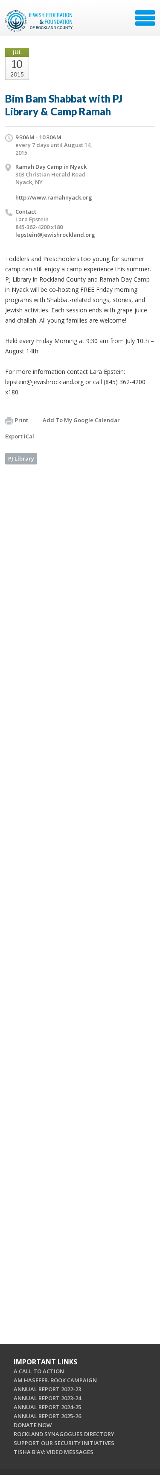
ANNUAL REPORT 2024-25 (47, 1407)
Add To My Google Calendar (81, 420)
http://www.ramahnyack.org (53, 197)
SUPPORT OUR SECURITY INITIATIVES (64, 1443)
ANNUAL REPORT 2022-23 (47, 1389)
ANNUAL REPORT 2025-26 (47, 1416)
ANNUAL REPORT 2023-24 (47, 1398)
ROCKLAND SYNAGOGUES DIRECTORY (64, 1434)
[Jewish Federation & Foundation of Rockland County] (39, 21)
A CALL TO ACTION (39, 1371)
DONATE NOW (33, 1425)
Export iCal (19, 436)
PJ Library (21, 458)
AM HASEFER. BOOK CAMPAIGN (55, 1380)
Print (21, 420)
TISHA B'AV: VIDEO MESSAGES (53, 1452)
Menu (145, 18)
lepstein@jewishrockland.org (55, 234)
